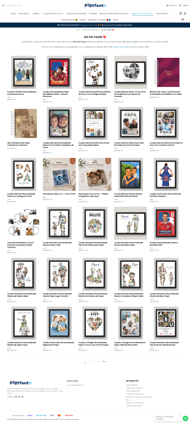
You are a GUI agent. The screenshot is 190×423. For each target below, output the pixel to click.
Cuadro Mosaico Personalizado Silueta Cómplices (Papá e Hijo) (128, 295)
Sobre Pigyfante (132, 385)
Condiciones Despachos (135, 394)
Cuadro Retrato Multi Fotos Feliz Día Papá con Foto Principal (129, 144)
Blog (127, 400)
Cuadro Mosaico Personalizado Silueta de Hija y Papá (164, 295)
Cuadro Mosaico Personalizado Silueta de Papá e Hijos (128, 244)
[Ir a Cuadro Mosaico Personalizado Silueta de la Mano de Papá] (95, 274)
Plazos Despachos (133, 391)
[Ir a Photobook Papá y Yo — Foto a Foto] (59, 174)
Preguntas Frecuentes (134, 388)
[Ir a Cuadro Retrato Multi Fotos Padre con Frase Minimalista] (95, 123)
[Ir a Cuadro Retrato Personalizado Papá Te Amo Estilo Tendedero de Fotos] (59, 123)
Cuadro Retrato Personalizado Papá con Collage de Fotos (21, 195)
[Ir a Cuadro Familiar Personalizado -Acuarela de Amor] (23, 72)
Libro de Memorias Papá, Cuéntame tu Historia (18, 144)
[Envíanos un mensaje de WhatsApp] (185, 418)
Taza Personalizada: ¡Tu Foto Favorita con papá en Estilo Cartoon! (20, 245)
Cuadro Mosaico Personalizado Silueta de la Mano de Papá (93, 295)
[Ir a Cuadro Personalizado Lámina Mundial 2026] (166, 223)
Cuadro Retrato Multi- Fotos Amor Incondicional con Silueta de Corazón (130, 94)
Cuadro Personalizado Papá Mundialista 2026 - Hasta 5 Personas (56, 94)
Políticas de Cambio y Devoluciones (139, 397)
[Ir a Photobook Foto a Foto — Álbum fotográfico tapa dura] (95, 174)
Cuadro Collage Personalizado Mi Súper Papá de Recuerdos (129, 343)
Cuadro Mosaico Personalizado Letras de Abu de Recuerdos (164, 343)
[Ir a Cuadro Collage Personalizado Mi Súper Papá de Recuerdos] (130, 323)
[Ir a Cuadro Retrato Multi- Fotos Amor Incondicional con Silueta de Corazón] (130, 72)
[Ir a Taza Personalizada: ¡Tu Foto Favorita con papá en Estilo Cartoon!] (23, 223)
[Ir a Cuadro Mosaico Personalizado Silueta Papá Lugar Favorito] (59, 274)
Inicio (78, 30)
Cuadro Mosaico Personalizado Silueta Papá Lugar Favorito (57, 295)
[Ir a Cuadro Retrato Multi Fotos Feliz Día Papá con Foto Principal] (130, 123)
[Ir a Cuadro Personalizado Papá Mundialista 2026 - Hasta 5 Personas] (59, 72)
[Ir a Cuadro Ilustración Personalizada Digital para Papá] (59, 323)
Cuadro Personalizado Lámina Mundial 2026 (164, 244)
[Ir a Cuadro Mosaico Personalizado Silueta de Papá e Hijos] (130, 223)
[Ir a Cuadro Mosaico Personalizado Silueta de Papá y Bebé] (23, 274)
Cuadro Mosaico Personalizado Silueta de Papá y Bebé (21, 295)
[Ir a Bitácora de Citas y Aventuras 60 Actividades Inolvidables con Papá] (166, 72)
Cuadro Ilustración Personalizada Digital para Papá (58, 343)
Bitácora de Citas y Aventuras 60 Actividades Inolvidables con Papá (166, 93)
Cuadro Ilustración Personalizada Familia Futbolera (165, 195)
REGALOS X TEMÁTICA (90, 30)
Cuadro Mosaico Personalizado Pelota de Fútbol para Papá (93, 244)
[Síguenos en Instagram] (180, 13)
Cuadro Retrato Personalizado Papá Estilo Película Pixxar (128, 195)
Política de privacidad (134, 406)
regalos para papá (121, 47)
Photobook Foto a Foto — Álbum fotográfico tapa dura (93, 195)
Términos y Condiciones (134, 403)
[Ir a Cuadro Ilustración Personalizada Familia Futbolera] (166, 174)
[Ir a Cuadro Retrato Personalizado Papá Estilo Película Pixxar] (130, 174)
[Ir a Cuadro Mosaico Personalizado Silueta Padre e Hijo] (59, 223)
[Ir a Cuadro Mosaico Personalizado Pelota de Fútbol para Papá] (95, 223)
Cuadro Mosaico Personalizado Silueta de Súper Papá (21, 343)
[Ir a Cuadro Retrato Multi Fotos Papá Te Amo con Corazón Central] (166, 123)
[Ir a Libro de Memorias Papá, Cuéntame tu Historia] (23, 123)
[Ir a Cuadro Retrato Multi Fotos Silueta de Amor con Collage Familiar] (95, 72)
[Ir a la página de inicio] (95, 5)
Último (104, 362)
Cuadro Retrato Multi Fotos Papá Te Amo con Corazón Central (166, 144)
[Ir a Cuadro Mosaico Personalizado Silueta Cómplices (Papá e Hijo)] (130, 274)
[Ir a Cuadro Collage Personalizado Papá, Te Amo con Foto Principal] (95, 323)
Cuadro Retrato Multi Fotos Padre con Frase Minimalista (94, 144)
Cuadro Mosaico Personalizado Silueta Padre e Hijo (57, 244)
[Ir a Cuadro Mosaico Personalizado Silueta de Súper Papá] (23, 323)
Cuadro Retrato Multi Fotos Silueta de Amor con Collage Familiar (94, 93)
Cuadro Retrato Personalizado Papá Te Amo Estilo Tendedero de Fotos (58, 145)
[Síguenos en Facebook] (185, 13)
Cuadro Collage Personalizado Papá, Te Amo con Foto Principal (93, 343)
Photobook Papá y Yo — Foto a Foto (59, 194)
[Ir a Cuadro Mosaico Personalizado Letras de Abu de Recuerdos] (166, 323)
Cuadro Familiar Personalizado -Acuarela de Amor (22, 93)
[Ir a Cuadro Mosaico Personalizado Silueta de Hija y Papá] (166, 274)
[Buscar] (3, 5)
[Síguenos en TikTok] (182, 19)
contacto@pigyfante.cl (75, 385)
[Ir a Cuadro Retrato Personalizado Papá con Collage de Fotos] (23, 174)
